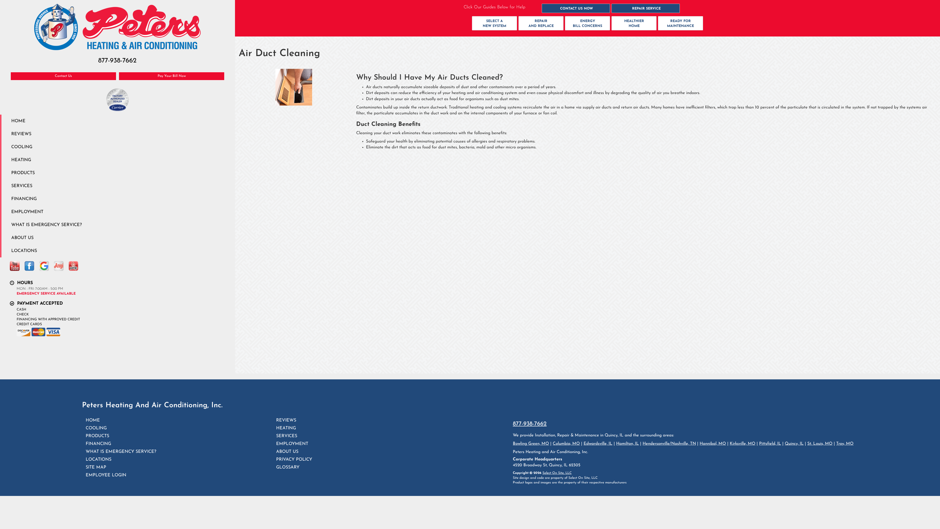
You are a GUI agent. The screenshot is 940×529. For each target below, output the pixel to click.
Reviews (21, 134)
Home (18, 121)
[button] (576, 8)
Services (21, 186)
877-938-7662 (530, 424)
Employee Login (106, 475)
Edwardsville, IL (225, 356)
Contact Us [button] (63, 76)
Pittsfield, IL (770, 444)
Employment (27, 212)
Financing (24, 199)
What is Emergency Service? (46, 225)
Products (23, 173)
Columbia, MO (566, 444)
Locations (24, 251)
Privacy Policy (294, 459)
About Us (22, 238)
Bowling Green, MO (229, 368)
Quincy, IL (794, 444)
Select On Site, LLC (557, 473)
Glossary (287, 467)
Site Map (96, 467)
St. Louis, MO (220, 344)
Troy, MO (845, 444)
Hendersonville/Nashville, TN (669, 444)
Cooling (21, 147)
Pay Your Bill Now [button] (172, 76)
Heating (21, 160)
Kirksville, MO (742, 444)
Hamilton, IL (627, 444)
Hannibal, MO (713, 444)
